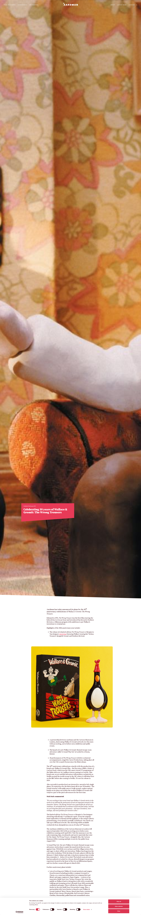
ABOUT (112, 5)
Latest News (121, 5)
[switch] (52, 909)
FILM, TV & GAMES (9, 5)
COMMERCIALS (22, 5)
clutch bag (62, 634)
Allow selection (119, 906)
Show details (86, 909)
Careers (132, 5)
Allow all (119, 901)
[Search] (136, 5)
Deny (118, 911)
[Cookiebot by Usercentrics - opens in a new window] (19, 912)
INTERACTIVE (33, 5)
